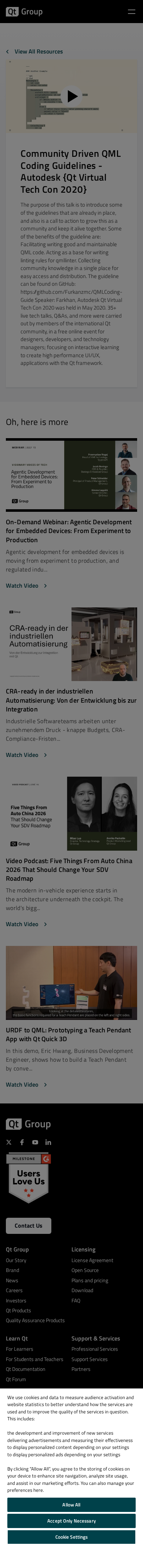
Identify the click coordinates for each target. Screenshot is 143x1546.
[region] (71, 1467)
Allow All (71, 1504)
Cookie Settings (71, 1537)
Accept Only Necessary (71, 1520)
